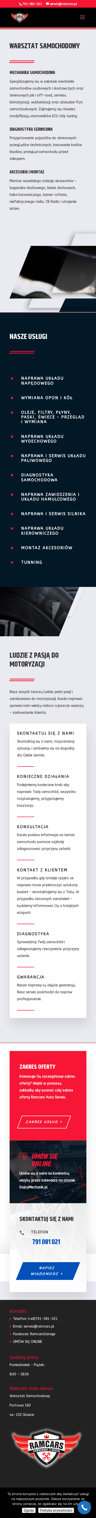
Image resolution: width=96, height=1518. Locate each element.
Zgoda (29, 1510)
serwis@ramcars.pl (39, 1326)
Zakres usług (42, 1122)
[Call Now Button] (84, 1507)
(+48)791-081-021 (43, 1319)
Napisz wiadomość (45, 1271)
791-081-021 (32, 4)
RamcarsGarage (42, 1334)
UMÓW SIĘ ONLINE (27, 1342)
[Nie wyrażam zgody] (89, 1502)
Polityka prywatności (56, 1510)
